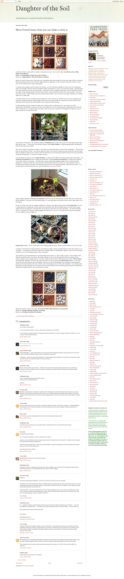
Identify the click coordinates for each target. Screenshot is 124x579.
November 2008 (92, 246)
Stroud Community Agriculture (97, 140)
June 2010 (91, 233)
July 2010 (90, 231)
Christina (22, 389)
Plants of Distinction (94, 114)
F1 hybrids (92, 321)
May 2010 (90, 235)
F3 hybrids (92, 325)
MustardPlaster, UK (94, 192)
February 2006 (92, 294)
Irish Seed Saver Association (97, 105)
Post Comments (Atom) (28, 565)
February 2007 (92, 280)
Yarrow (21, 456)
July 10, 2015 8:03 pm (25, 557)
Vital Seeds (92, 121)
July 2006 (90, 289)
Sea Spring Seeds (94, 116)
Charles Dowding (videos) (96, 130)
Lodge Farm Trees (94, 108)
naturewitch (23, 475)
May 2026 (90, 213)
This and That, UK (94, 201)
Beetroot (92, 303)
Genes (91, 338)
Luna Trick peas (94, 354)
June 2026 (91, 211)
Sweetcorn (92, 391)
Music (91, 356)
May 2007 (90, 274)
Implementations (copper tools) (97, 103)
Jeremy (22, 403)
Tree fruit (92, 397)
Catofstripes (23, 341)
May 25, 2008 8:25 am (25, 470)
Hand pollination (94, 342)
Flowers (92, 329)
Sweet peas (92, 390)
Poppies (92, 369)
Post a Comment (22, 560)
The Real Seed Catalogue (96, 118)
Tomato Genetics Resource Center (98, 146)
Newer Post (19, 563)
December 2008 (92, 244)
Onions (91, 358)
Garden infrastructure (95, 332)
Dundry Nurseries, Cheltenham (97, 95)
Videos (91, 399)
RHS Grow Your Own (95, 138)
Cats (91, 310)
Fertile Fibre (93, 97)
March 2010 (91, 239)
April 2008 (90, 257)
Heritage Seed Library (95, 101)
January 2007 (91, 281)
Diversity (92, 318)
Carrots (91, 308)
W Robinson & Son (94, 123)
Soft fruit (92, 386)
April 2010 (90, 237)
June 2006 (91, 291)
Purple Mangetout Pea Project (97, 373)
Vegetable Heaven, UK (95, 205)
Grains (91, 340)
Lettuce (91, 351)
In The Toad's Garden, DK (96, 190)
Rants (91, 377)
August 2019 (91, 220)
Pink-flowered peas (94, 366)
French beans (93, 330)
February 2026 (92, 217)
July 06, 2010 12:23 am (25, 547)
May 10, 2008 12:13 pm (25, 371)
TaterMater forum (94, 142)
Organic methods (94, 360)
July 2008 (90, 252)
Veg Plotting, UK (94, 203)
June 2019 (91, 224)
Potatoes (92, 371)
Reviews (92, 380)
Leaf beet (92, 349)
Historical (92, 347)
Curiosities (92, 316)
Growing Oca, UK (94, 188)
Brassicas (92, 305)
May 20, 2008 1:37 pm (25, 460)
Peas (91, 362)
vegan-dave (23, 537)
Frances (22, 524)
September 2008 (92, 250)
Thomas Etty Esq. (94, 119)
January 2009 (91, 243)
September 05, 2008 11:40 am (27, 519)
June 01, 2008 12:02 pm (26, 498)
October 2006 (91, 283)
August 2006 (91, 287)
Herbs (91, 343)
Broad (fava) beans (94, 306)
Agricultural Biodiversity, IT (96, 171)
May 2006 (90, 292)
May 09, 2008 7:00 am (25, 336)
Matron (21, 414)
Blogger (89, 575)
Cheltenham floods (94, 312)
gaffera (78, 575)
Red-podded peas (94, 378)
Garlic (91, 336)
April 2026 (90, 215)
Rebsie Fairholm (24, 350)
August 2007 (91, 268)
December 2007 (92, 265)
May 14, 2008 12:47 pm (25, 451)
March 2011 (91, 228)
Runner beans (93, 382)
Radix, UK (92, 193)
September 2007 (92, 267)
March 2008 (91, 259)
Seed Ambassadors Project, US (97, 195)
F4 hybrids (92, 327)
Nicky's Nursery (93, 112)
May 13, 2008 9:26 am (25, 418)
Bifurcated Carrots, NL (95, 173)
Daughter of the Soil (43, 9)
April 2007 (90, 276)
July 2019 (90, 222)
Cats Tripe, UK (93, 179)
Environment (93, 319)
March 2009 (91, 241)
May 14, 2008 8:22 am (25, 427)
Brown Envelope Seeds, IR (96, 177)
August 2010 (91, 230)
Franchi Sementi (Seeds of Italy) (97, 99)
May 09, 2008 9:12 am (25, 345)
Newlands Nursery (94, 110)
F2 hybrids (92, 323)
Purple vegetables (94, 375)
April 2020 (90, 219)
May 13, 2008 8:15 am (25, 409)
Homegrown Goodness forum (97, 132)
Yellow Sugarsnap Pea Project (97, 401)
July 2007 (90, 270)
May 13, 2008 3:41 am (25, 398)
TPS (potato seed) (94, 395)
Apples (91, 301)
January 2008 (91, 263)
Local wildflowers (94, 353)
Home (49, 563)
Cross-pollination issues (96, 314)
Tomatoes (92, 393)
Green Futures (93, 186)
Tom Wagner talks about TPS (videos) (99, 144)
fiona (21, 432)
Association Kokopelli (55, 166)
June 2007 (91, 272)
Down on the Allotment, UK (96, 182)
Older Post (79, 563)
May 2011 (90, 226)
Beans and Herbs (94, 94)
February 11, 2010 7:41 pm (26, 532)
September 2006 (92, 285)
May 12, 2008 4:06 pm (25, 385)
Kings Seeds (93, 107)
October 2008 (91, 248)
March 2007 (91, 278)
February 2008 (92, 261)
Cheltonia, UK (93, 181)
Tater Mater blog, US (95, 199)
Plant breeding (93, 367)
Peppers (92, 364)
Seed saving (93, 384)
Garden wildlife (93, 334)
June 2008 (91, 254)
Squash (91, 388)
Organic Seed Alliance (95, 137)
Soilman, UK (93, 197)
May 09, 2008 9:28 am (25, 361)
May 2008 (90, 255)
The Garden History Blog (96, 184)
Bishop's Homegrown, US (96, 175)
